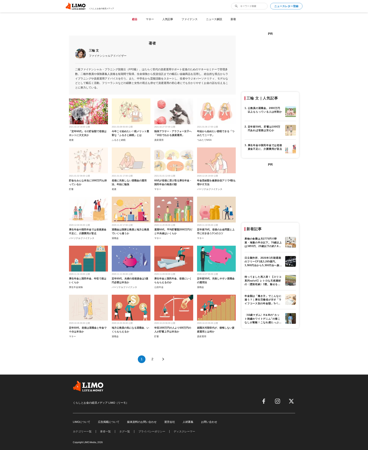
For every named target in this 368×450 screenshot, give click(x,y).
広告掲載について (108, 421)
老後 (71, 140)
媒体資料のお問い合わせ (142, 421)
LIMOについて (81, 421)
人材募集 (188, 421)
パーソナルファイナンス (209, 189)
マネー (150, 19)
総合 (134, 19)
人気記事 (167, 19)
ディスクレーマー (184, 431)
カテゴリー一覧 (82, 431)
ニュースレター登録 (286, 6)
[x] (291, 401)
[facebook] (264, 401)
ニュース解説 (214, 19)
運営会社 (169, 421)
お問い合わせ (209, 421)
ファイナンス (190, 19)
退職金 (115, 238)
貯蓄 (71, 189)
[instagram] (277, 401)
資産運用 (158, 140)
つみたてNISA (204, 140)
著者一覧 (105, 431)
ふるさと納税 (119, 140)
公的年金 (158, 287)
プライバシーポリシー (151, 431)
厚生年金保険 (76, 287)
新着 (233, 19)
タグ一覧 (124, 431)
